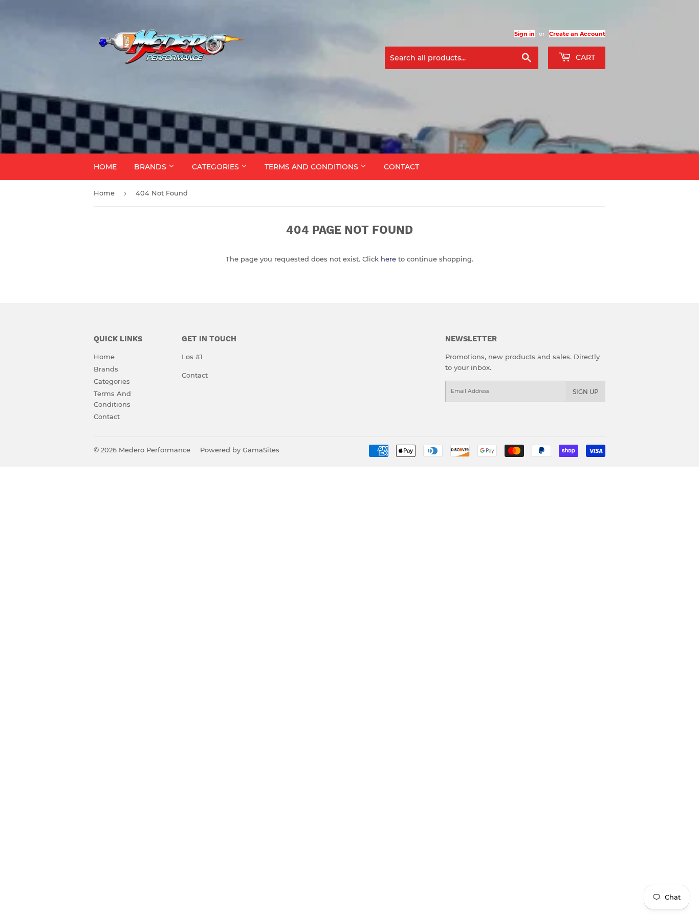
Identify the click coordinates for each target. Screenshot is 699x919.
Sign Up (586, 392)
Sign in (524, 33)
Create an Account (577, 33)
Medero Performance (154, 450)
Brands (151, 166)
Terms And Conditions (312, 166)
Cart (584, 57)
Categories (216, 166)
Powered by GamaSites (239, 450)
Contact (401, 166)
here (388, 259)
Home (105, 166)
